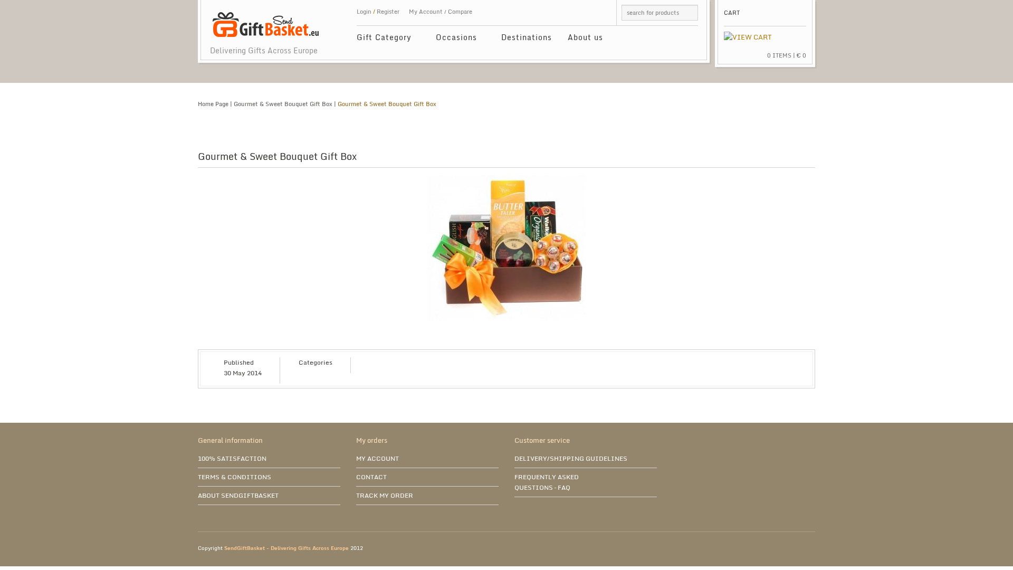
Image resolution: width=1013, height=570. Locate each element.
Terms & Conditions (234, 477)
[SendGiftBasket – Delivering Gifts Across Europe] (265, 19)
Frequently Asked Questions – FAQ (546, 482)
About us (585, 37)
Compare (460, 11)
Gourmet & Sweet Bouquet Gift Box (283, 104)
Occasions (452, 38)
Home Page (213, 104)
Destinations (526, 37)
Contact (371, 477)
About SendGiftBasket (238, 495)
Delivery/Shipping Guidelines (570, 458)
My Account (426, 11)
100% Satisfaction (232, 458)
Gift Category (380, 38)
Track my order (384, 495)
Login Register (378, 11)
